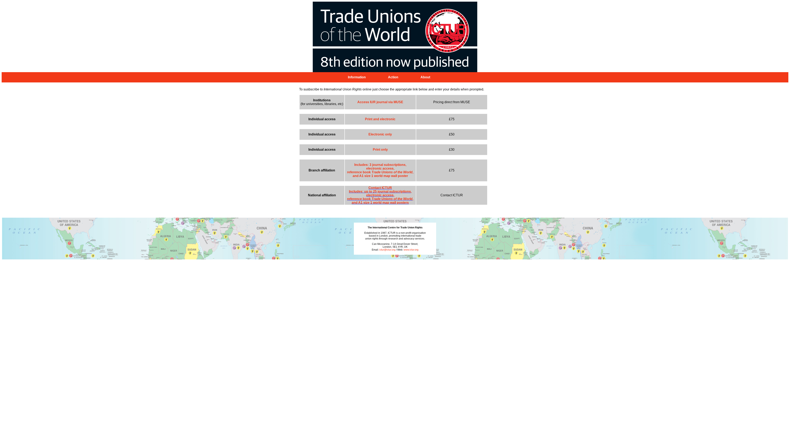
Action (393, 77)
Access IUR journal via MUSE (380, 102)
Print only (380, 149)
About (425, 77)
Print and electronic (380, 119)
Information (357, 77)
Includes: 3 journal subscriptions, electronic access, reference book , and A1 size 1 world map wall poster (380, 170)
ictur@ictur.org (387, 249)
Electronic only (380, 134)
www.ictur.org (411, 249)
